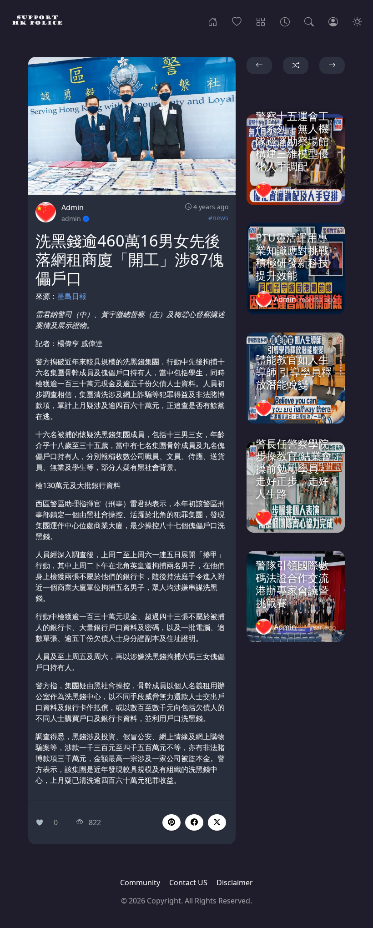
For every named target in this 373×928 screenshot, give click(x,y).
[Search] (309, 21)
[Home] (212, 21)
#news (218, 217)
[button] (194, 822)
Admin (72, 207)
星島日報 (71, 296)
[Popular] (236, 21)
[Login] (333, 21)
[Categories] (260, 21)
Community (140, 883)
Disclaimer (235, 883)
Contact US (188, 883)
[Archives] (285, 21)
